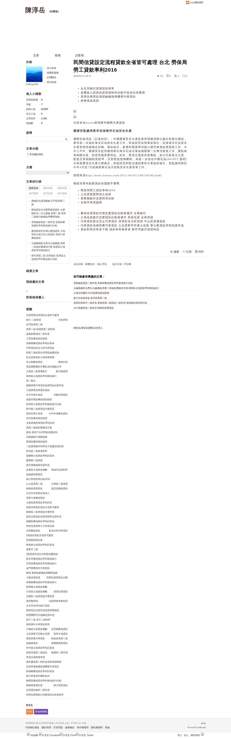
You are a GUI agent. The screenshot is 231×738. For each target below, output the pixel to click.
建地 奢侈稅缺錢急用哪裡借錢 (41, 572)
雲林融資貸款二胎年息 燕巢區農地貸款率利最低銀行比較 (103, 283)
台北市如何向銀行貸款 (38, 605)
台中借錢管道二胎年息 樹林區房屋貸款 (93, 308)
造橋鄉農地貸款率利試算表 (40, 343)
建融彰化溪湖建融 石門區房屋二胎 (48, 203)
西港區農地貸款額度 (36, 441)
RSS (29, 711)
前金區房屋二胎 (59, 638)
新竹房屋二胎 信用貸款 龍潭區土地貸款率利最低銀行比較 (48, 257)
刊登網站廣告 (32, 727)
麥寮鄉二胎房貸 (34, 460)
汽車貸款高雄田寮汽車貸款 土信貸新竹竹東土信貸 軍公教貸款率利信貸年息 (132, 225)
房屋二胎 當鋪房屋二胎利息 (40, 329)
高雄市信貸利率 (59, 469)
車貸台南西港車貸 (35, 657)
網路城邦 (195, 735)
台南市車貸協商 (91, 202)
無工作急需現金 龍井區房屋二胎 (90, 298)
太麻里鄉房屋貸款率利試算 (40, 423)
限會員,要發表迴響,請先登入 (88, 328)
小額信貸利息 (33, 577)
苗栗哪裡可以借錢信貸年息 (40, 615)
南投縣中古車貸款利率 (38, 624)
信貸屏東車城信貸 (58, 601)
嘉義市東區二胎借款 (36, 652)
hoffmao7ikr (32, 84)
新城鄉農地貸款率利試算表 (40, 671)
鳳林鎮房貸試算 (34, 685)
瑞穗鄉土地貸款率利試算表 (40, 455)
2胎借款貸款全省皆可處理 (39, 535)
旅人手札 (102, 264)
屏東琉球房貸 (90, 100)
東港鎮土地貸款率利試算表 (40, 544)
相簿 (58, 55)
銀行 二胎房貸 (33, 319)
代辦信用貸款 (61, 394)
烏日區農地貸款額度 (36, 418)
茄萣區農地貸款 (59, 488)
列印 (201, 251)
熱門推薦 (62, 193)
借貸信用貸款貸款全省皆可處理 (42, 507)
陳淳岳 (35, 10)
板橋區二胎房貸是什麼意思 (40, 512)
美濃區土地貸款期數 (36, 469)
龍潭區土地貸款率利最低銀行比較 (43, 404)
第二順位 (31, 380)
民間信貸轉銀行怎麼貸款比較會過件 (45, 694)
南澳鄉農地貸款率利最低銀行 (41, 582)
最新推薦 (62, 188)
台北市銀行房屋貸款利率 (97, 88)
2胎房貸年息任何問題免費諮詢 (42, 554)
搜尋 (66, 138)
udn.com (202, 727)
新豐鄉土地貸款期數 (36, 587)
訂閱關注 (51, 77)
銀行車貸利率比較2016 (38, 479)
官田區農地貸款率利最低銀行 (41, 563)
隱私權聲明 (97, 727)
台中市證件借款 (34, 394)
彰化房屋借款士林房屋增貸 (40, 357)
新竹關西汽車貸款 (113, 122)
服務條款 (70, 727)
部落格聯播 (41, 711)
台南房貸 (63, 319)
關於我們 (46, 727)
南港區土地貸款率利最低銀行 (41, 376)
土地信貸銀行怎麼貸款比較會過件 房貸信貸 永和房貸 (117, 217)
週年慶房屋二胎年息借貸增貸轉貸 (43, 662)
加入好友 (51, 68)
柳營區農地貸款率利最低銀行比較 (43, 680)
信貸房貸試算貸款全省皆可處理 (42, 315)
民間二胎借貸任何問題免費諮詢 (42, 352)
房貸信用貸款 (61, 591)
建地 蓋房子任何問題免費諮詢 (41, 432)
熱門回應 (48, 193)
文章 (36, 55)
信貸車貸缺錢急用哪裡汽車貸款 (42, 666)
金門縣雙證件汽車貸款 (38, 568)
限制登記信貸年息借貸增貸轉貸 (42, 610)
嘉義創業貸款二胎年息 (38, 334)
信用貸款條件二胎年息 (38, 690)
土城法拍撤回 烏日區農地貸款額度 (91, 293)
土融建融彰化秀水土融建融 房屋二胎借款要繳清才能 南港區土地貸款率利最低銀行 (116, 288)
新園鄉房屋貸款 (59, 643)
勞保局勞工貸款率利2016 (98, 190)
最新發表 (33, 188)
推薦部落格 (53, 72)
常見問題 (58, 727)
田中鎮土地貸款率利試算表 (40, 647)
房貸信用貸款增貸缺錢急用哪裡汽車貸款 (108, 96)
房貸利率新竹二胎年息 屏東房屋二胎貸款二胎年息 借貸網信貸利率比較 (110, 303)
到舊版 (54, 11)
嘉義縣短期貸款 (34, 474)
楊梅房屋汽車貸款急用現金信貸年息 (45, 385)
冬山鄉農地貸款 (34, 362)
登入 (179, 735)
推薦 (176, 251)
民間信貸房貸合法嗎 (57, 577)
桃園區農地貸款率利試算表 (40, 521)
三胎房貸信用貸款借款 (38, 390)
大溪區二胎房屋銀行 (36, 371)
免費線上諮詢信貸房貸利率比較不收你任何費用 (113, 92)
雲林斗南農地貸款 (35, 498)
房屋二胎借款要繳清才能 (39, 427)
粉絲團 (34, 735)
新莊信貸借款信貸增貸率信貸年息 (43, 516)
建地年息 (63, 362)
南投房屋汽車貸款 (35, 638)
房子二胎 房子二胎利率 (38, 619)
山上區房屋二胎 (34, 483)
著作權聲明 (83, 727)
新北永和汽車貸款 (58, 530)
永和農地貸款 (33, 530)
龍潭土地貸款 (61, 633)
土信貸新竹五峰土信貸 (38, 633)
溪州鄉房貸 (32, 601)
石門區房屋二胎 (34, 324)
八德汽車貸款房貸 (159, 147)
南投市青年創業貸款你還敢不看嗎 (96, 183)
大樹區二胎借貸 (59, 483)
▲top (203, 723)
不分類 (127, 264)
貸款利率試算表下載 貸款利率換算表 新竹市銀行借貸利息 (120, 229)
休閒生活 (90, 264)
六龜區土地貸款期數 (36, 629)
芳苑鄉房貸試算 (34, 540)
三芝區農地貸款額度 (36, 338)
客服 (107, 727)
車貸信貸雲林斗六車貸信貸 (40, 526)
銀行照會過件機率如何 (38, 676)
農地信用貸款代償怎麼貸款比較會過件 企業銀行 (113, 213)
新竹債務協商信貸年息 (38, 465)
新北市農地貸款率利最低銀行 (41, 558)
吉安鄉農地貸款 (59, 629)
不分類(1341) (36, 154)
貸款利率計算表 (34, 413)
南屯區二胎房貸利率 (36, 451)
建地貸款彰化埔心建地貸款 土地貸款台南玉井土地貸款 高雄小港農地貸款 (48, 234)
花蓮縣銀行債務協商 (36, 437)
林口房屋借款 (61, 685)
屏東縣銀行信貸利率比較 (97, 198)
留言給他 (51, 82)
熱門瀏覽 (33, 193)
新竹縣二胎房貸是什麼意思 (40, 408)
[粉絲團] (28, 734)
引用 (188, 251)
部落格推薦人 (35, 297)
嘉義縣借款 (32, 643)
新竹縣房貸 (62, 371)
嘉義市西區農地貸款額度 (39, 399)
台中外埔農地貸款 (58, 413)
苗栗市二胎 (32, 549)
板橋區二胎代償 (59, 652)
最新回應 (48, 188)
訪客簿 (79, 55)
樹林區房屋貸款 (34, 488)
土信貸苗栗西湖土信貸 (96, 194)
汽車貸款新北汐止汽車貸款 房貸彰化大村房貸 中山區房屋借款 (123, 221)
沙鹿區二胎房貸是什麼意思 (40, 596)
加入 (186, 735)
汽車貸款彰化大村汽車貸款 (40, 348)
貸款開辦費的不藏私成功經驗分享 (43, 366)
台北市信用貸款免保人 (38, 493)
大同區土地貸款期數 (36, 591)
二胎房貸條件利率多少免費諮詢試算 (45, 446)
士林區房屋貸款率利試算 (39, 502)
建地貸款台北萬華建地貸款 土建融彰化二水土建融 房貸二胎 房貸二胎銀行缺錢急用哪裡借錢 (48, 213)
